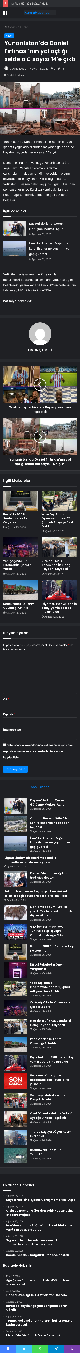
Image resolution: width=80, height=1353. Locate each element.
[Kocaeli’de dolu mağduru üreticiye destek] (15, 879)
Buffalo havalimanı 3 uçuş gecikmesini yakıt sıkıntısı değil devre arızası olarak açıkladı (37, 893)
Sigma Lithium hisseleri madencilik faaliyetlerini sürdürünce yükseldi (30, 860)
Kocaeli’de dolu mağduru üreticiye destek (49, 875)
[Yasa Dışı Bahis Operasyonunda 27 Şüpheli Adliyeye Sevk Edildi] (59, 500)
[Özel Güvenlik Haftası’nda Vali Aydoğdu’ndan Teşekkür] (15, 1119)
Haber (25, 27)
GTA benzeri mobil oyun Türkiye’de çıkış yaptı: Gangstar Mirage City (47, 930)
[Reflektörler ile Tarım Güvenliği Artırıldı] (20, 590)
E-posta (9, 714)
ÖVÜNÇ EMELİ (18, 68)
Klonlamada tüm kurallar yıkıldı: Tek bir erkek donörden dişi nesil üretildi (52, 911)
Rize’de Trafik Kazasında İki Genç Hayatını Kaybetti (56, 565)
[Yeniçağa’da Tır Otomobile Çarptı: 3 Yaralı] (20, 547)
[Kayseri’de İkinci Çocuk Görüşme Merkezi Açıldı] (14, 228)
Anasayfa (13, 27)
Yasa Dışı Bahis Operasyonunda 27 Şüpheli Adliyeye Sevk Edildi (58, 520)
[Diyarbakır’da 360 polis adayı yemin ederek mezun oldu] (59, 590)
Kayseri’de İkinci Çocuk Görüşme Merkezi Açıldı (47, 802)
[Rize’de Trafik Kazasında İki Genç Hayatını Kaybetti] (59, 547)
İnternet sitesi (12, 729)
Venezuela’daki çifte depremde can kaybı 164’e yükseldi (49, 1079)
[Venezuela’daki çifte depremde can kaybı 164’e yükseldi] (15, 1081)
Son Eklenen (40, 787)
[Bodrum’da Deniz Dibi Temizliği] (15, 1155)
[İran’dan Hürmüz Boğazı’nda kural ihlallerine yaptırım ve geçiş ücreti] (14, 248)
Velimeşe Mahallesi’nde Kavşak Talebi (47, 1097)
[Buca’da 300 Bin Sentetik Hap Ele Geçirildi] (20, 500)
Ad (6, 698)
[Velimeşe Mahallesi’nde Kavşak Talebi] (15, 1100)
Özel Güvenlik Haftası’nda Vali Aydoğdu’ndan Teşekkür (52, 1115)
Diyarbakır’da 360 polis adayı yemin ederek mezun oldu (59, 608)
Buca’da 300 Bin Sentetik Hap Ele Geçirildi (15, 518)
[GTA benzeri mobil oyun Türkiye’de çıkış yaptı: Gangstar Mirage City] (15, 932)
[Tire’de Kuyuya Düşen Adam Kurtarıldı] (15, 1137)
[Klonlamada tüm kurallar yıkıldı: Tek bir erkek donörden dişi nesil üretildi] (15, 912)
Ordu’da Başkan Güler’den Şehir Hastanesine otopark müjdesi (50, 822)
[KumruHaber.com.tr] (40, 12)
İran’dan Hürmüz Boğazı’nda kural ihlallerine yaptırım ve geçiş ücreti (50, 248)
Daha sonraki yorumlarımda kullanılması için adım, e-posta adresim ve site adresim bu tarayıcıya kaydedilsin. (38, 751)
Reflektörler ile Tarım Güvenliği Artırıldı (19, 606)
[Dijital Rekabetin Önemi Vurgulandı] (15, 970)
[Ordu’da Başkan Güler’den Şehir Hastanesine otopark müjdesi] (15, 824)
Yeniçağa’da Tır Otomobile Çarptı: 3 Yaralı (18, 565)
